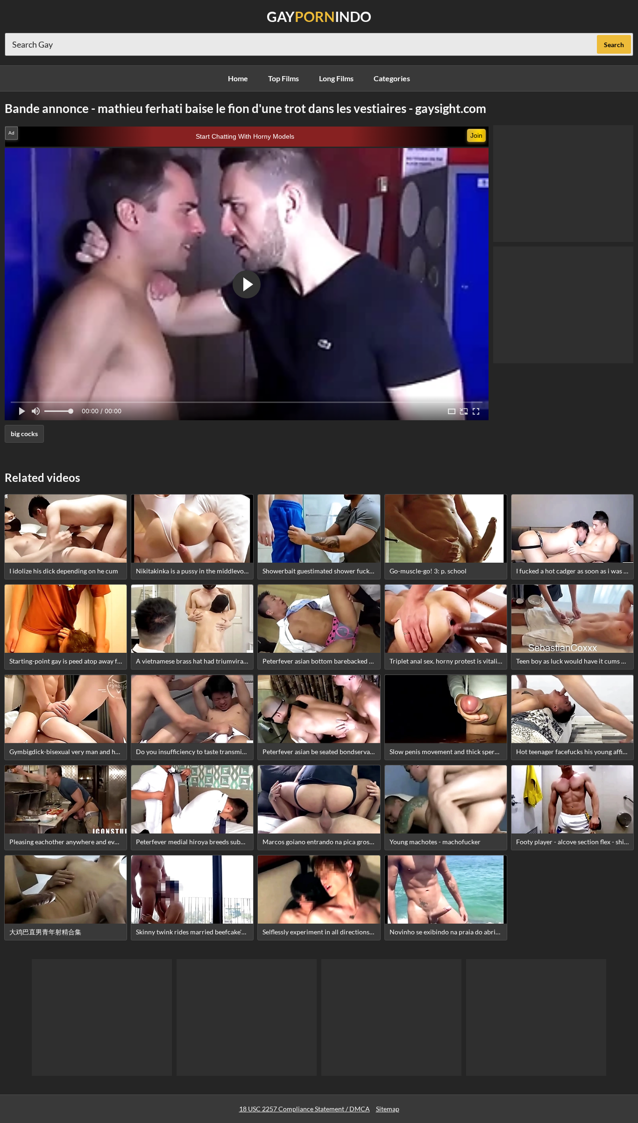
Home (238, 78)
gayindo (319, 16)
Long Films (336, 78)
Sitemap (387, 1109)
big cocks (24, 434)
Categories (392, 78)
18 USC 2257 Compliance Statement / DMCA (304, 1109)
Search (614, 45)
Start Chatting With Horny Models (245, 136)
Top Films (283, 78)
